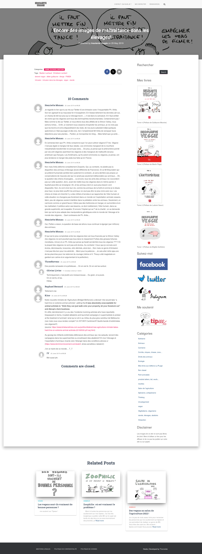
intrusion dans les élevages (53, 80)
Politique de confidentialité (65, 549)
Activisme (141, 338)
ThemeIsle (164, 549)
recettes (141, 384)
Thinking (141, 397)
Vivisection (142, 420)
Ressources (154, 4)
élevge (62, 76)
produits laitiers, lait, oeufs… (148, 379)
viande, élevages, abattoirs (54, 69)
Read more (100, 520)
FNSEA (68, 76)
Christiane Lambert (60, 73)
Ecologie (141, 361)
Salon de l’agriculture (146, 388)
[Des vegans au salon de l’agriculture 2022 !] (146, 487)
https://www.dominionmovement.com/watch (63, 344)
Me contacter (140, 4)
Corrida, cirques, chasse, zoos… (150, 352)
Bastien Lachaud (46, 73)
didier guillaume (52, 76)
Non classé (142, 370)
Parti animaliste (144, 375)
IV (48, 353)
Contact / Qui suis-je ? (122, 4)
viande (72, 80)
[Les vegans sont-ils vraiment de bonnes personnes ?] (55, 484)
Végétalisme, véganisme (147, 411)
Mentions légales (43, 549)
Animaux (141, 343)
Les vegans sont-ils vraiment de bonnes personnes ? (55, 506)
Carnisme (141, 348)
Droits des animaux (145, 357)
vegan (66, 80)
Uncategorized (143, 402)
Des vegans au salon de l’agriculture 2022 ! (141, 512)
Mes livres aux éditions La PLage (150, 366)
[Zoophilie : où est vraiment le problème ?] (101, 484)
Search (163, 72)
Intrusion (38, 80)
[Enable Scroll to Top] (197, 549)
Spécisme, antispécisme (147, 393)
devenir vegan (40, 76)
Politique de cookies (89, 549)
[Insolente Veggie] (41, 4)
